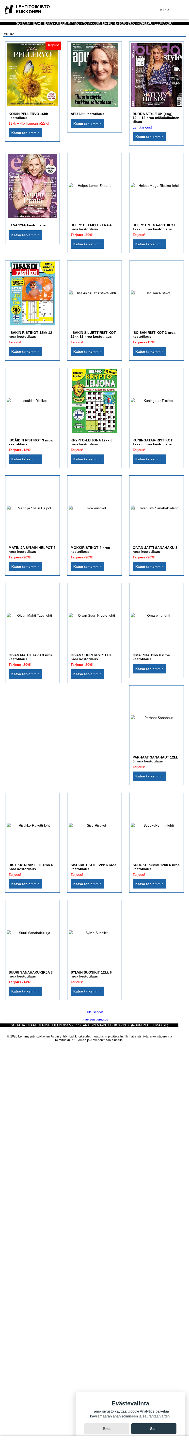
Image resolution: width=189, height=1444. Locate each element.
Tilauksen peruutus (94, 1019)
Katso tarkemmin (25, 133)
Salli (154, 1429)
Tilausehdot (94, 1012)
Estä (106, 1429)
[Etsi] (176, 9)
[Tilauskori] (184, 9)
